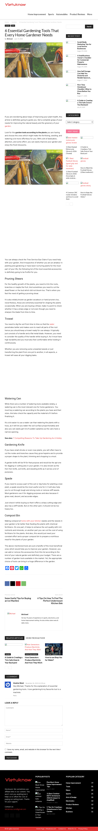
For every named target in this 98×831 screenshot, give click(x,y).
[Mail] (12, 815)
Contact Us (62, 829)
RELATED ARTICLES (14, 638)
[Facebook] (7, 583)
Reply (15, 695)
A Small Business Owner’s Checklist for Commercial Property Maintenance (84, 60)
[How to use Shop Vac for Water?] (54, 649)
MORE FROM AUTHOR (35, 638)
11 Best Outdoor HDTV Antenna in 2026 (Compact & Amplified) (53, 796)
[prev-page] (6, 667)
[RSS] (18, 815)
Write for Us (72, 829)
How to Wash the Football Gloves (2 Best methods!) (87, 170)
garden (8, 126)
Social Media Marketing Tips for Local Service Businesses (84, 45)
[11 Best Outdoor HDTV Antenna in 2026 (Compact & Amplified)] (40, 797)
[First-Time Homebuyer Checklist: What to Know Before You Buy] (71, 87)
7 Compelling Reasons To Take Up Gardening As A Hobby (37, 438)
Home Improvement (37, 14)
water (52, 324)
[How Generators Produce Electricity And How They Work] (33, 649)
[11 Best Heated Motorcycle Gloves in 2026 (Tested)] (72, 140)
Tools (13, 25)
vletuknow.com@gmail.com (15, 809)
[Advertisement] (34, 97)
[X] (12, 583)
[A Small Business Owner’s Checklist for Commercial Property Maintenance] (71, 58)
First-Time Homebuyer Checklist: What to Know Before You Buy (84, 89)
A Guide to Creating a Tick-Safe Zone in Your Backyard (13, 660)
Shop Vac (48, 654)
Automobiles (62, 14)
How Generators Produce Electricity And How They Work (33, 660)
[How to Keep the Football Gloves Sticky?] (87, 186)
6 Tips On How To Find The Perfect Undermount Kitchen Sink (50, 601)
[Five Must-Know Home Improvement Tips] (40, 787)
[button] (90, 5)
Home (7, 22)
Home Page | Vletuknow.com (46, 829)
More (89, 14)
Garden (14, 22)
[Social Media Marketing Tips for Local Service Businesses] (71, 44)
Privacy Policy (82, 829)
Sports (51, 14)
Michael (10, 39)
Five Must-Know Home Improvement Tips (54, 784)
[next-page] (10, 667)
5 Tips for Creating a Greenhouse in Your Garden (54, 809)
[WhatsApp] (23, 583)
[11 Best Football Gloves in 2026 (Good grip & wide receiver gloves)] (72, 163)
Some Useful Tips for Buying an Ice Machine (18, 599)
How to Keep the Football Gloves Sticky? (86, 195)
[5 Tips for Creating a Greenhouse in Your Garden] (40, 812)
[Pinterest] (18, 583)
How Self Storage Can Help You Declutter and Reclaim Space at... (84, 74)
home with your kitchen (31, 521)
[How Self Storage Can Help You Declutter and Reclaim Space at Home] (71, 73)
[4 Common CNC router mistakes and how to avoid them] (72, 186)
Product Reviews (77, 14)
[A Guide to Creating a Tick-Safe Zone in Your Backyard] (13, 649)
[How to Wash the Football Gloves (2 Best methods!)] (87, 161)
